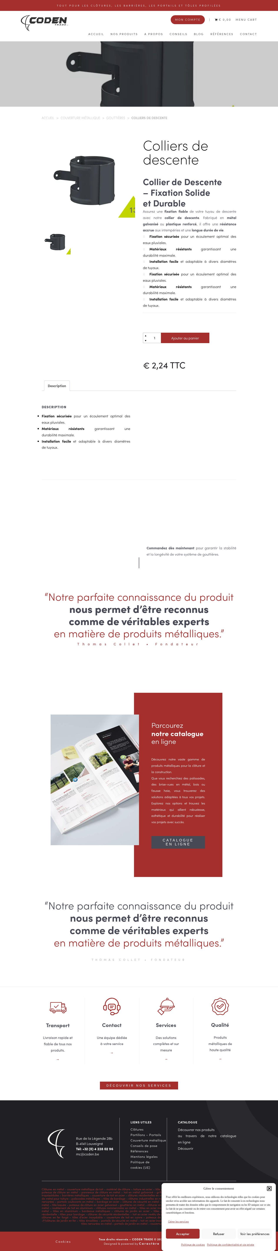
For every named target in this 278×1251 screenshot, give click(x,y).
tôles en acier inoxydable (155, 1208)
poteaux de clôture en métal (60, 1192)
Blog (199, 34)
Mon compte (187, 19)
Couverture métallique (80, 117)
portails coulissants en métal (75, 1201)
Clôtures (137, 1129)
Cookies (63, 1241)
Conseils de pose (144, 1145)
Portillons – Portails (146, 1135)
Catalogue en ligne (178, 842)
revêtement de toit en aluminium (72, 1208)
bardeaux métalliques (96, 1211)
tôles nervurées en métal (96, 1223)
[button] (269, 1188)
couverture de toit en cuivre (124, 1217)
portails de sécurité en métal (119, 1220)
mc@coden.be (87, 1154)
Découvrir (185, 1148)
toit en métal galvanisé (138, 1192)
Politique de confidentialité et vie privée (230, 1244)
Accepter (182, 1234)
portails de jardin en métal (130, 1223)
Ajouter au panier (185, 338)
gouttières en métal (132, 1205)
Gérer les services (178, 1221)
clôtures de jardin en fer (61, 1220)
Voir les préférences (255, 1234)
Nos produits (124, 34)
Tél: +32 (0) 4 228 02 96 (94, 1148)
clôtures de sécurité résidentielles (108, 1214)
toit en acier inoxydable (155, 1220)
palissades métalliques (86, 1198)
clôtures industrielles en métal (147, 1198)
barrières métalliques (75, 1195)
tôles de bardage (114, 1198)
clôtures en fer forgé (55, 1217)
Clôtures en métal (53, 1189)
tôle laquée (59, 1205)
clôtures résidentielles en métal (147, 1195)
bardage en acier (108, 1201)
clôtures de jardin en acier (131, 1211)
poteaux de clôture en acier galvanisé (93, 1205)
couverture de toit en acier (108, 1195)
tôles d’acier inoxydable (87, 1217)
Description (57, 385)
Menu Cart (246, 19)
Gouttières (115, 117)
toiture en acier (142, 1189)
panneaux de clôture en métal (100, 1192)
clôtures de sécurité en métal (140, 1201)
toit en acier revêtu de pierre (151, 1214)
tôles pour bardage (72, 1214)
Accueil (96, 34)
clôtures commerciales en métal (116, 1208)
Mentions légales (144, 1156)
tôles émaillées (88, 1220)
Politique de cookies (193, 1244)
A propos (153, 34)
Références (221, 34)
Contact (248, 34)
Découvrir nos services (139, 1085)
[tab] (57, 386)
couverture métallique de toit (85, 1189)
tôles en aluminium (65, 1211)
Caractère (149, 1243)
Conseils (178, 34)
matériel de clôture (118, 1189)
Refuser (218, 1234)
